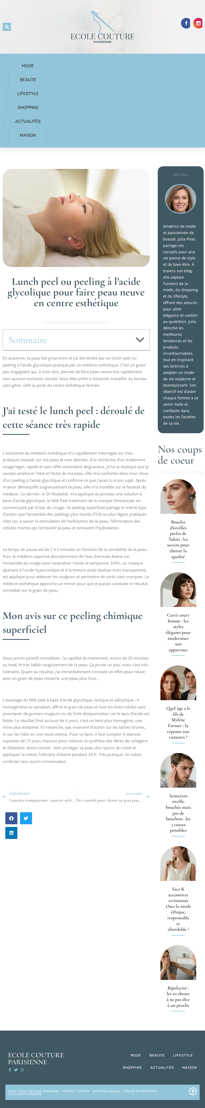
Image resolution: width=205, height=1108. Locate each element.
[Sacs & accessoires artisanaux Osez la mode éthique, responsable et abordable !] (178, 863)
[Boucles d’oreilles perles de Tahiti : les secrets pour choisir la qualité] (178, 496)
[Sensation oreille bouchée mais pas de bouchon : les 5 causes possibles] (178, 770)
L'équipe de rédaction (140, 1091)
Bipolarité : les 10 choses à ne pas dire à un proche (178, 996)
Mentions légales (106, 1091)
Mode (28, 65)
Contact (68, 1091)
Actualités (28, 121)
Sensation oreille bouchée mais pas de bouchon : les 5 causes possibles (178, 813)
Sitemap (84, 1091)
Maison (28, 135)
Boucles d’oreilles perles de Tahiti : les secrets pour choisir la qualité (178, 539)
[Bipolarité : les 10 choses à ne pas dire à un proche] (178, 962)
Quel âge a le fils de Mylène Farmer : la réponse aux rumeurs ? (178, 722)
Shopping (28, 107)
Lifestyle (28, 93)
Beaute (28, 79)
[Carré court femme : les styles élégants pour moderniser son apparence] (178, 589)
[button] (7, 27)
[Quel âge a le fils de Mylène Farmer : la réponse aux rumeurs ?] (178, 682)
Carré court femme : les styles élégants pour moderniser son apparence (178, 632)
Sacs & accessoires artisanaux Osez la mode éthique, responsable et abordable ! (178, 909)
